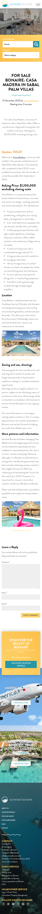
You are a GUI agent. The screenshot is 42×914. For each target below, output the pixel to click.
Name (4, 592)
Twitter (8, 904)
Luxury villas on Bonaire (10, 878)
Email (4, 603)
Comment (6, 562)
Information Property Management (14, 895)
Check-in (5, 869)
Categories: (6, 50)
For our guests (8, 816)
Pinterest (27, 904)
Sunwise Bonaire (17, 4)
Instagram (22, 904)
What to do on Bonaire (10, 875)
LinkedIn (18, 904)
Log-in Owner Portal (9, 892)
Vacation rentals (8, 812)
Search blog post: (8, 39)
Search (36, 44)
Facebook (3, 904)
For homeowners (8, 820)
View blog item (21, 702)
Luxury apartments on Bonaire (13, 881)
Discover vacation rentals (21, 664)
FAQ (4, 884)
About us (5, 808)
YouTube (13, 904)
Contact (5, 828)
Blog (3, 824)
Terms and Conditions (10, 861)
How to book (6, 872)
